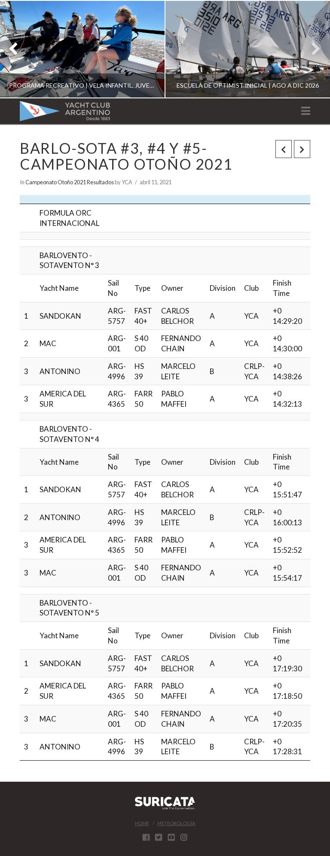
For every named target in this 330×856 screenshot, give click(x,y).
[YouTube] (171, 837)
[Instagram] (183, 837)
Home (142, 823)
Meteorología (176, 823)
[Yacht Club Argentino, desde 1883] (65, 111)
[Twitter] (158, 837)
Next (311, 49)
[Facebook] (146, 837)
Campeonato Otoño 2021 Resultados (69, 182)
